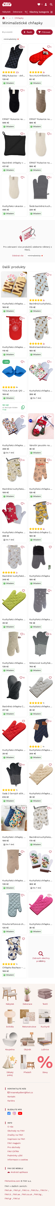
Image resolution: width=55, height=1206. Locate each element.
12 (50, 503)
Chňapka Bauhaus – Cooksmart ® (19, 967)
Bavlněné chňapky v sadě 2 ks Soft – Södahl (25, 162)
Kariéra (11, 1101)
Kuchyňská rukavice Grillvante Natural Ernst (25, 206)
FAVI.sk (8, 1190)
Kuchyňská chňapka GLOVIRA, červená (22, 750)
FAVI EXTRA (13, 1151)
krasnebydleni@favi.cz (21, 1092)
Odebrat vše (17, 255)
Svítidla (10, 1026)
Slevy (45, 1072)
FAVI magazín (14, 1143)
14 (24, 47)
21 (50, 721)
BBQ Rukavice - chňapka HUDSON (20, 75)
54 (23, 765)
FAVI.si (16, 1198)
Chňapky (19, 18)
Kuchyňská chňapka (39, 576)
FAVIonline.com (12, 1181)
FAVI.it (8, 1194)
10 (24, 678)
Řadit (29, 32)
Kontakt (11, 1096)
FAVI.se (17, 1194)
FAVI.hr (44, 1190)
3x (44, 72)
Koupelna (10, 1049)
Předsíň (27, 1072)
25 (23, 460)
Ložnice (45, 1049)
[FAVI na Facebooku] (8, 1113)
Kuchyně (45, 1026)
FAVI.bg (38, 1194)
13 (50, 275)
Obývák (27, 1049)
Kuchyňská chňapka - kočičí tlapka (20, 303)
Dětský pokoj (10, 1073)
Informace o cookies (17, 1159)
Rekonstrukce (28, 1026)
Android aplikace (19, 1172)
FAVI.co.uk (27, 1194)
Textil (45, 1004)
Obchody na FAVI (15, 1131)
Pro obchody (13, 1147)
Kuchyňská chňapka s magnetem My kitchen (25, 880)
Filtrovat (46, 32)
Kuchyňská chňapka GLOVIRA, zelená (21, 619)
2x (44, 300)
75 (50, 634)
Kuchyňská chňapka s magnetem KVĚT (22, 347)
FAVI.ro (26, 1190)
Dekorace (17, 12)
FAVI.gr (8, 1198)
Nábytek (6, 12)
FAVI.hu (35, 1190)
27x (17, 72)
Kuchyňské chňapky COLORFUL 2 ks (21, 837)
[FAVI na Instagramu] (14, 1113)
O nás (10, 1126)
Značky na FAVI (15, 1135)
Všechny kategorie (39, 12)
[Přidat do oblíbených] (50, 547)
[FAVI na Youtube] (20, 1113)
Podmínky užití (14, 1155)
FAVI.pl (17, 1190)
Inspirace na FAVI (16, 1139)
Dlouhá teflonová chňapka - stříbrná (21, 924)
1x (16, 572)
